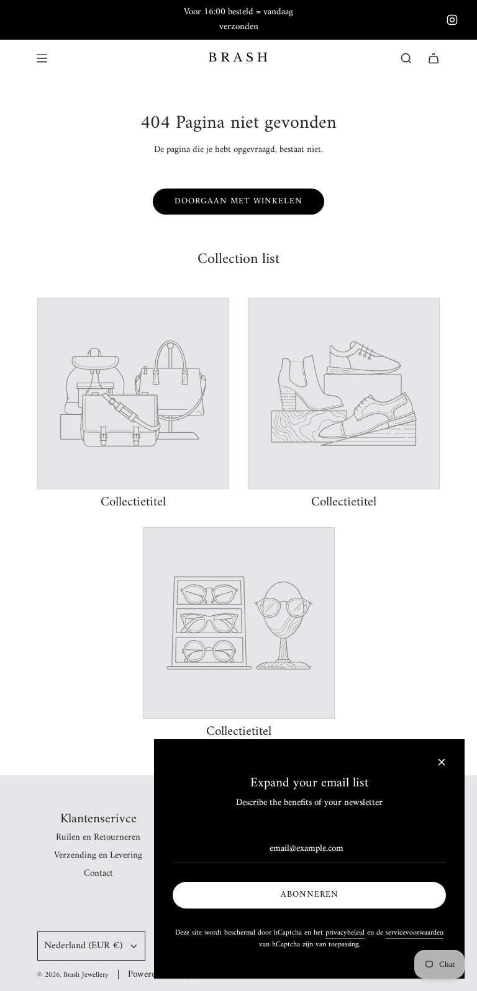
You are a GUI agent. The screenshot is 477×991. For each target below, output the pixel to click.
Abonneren (309, 894)
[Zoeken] (406, 58)
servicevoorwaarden (414, 933)
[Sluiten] (441, 762)
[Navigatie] (41, 58)
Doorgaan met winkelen (238, 201)
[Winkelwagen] (433, 58)
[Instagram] (452, 20)
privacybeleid (345, 933)
